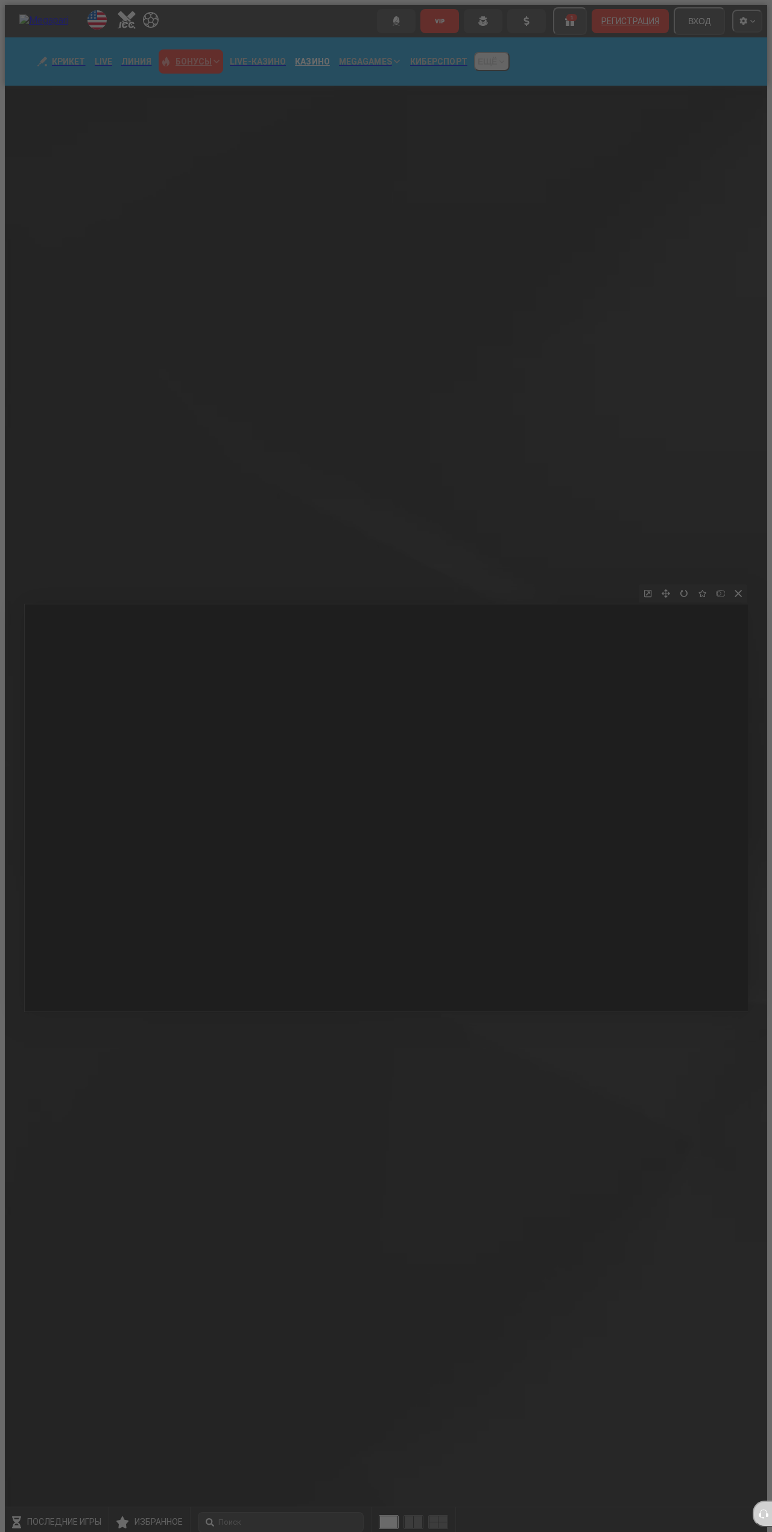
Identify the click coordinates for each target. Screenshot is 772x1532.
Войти (508, 901)
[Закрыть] (685, 624)
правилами (581, 854)
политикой (626, 854)
